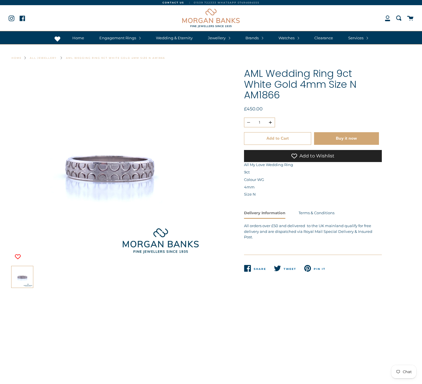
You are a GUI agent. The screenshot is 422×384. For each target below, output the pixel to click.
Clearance (323, 38)
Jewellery (217, 38)
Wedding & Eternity (174, 38)
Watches (286, 38)
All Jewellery (43, 57)
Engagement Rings (118, 38)
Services (356, 38)
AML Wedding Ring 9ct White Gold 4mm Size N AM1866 (115, 57)
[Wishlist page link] (57, 39)
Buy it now (346, 138)
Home (78, 38)
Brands (252, 38)
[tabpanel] (109, 165)
